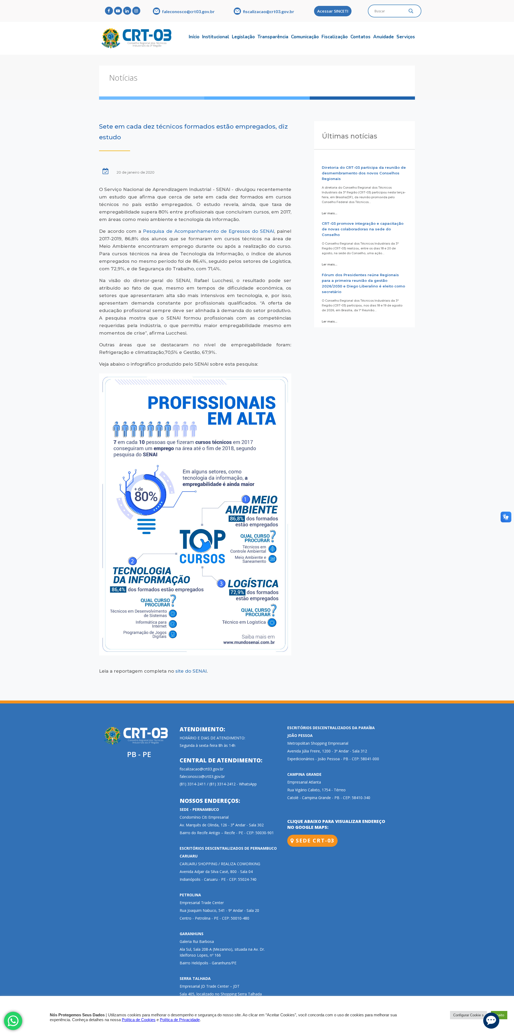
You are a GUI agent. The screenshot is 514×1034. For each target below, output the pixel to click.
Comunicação (305, 37)
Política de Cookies (139, 1020)
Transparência (273, 37)
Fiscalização (335, 37)
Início (194, 37)
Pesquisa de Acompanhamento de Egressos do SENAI (208, 231)
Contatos (360, 37)
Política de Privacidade (180, 1020)
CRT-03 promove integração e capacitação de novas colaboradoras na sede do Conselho (362, 229)
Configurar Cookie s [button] (468, 1015)
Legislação (243, 37)
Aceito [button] (499, 1015)
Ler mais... (329, 213)
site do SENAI (191, 671)
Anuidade (383, 37)
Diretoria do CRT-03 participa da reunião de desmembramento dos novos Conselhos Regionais (364, 173)
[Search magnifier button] (411, 12)
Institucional (215, 37)
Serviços (405, 37)
